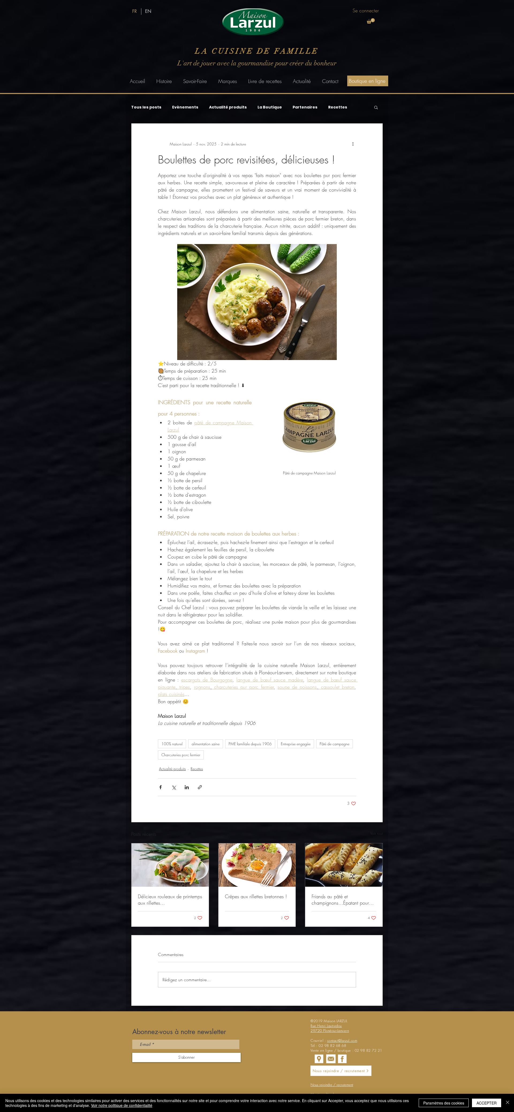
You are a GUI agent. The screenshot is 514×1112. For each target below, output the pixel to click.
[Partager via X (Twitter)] (173, 787)
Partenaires (305, 107)
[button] (371, 21)
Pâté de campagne (334, 743)
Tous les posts (146, 107)
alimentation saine (206, 743)
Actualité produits (228, 107)
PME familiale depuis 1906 (250, 743)
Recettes (337, 107)
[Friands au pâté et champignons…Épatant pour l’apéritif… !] (344, 865)
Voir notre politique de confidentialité (121, 1105)
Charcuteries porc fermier (180, 754)
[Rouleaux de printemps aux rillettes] (170, 865)
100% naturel (172, 743)
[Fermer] (507, 1103)
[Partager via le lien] (199, 787)
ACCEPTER (487, 1103)
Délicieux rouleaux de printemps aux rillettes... (170, 899)
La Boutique (270, 107)
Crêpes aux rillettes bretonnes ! (256, 896)
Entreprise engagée (296, 743)
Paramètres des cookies (443, 1103)
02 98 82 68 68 (332, 1045)
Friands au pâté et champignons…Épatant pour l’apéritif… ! (340, 899)
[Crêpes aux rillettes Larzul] (257, 865)
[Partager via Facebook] (160, 787)
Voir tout (376, 833)
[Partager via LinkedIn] (186, 787)
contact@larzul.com (342, 1040)
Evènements (185, 107)
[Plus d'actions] (353, 144)
